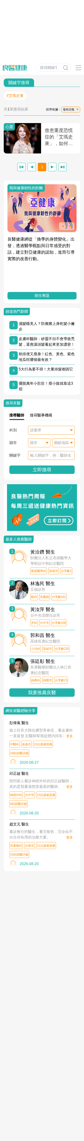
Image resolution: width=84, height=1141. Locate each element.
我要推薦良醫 (42, 692)
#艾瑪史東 (15, 96)
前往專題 (42, 296)
